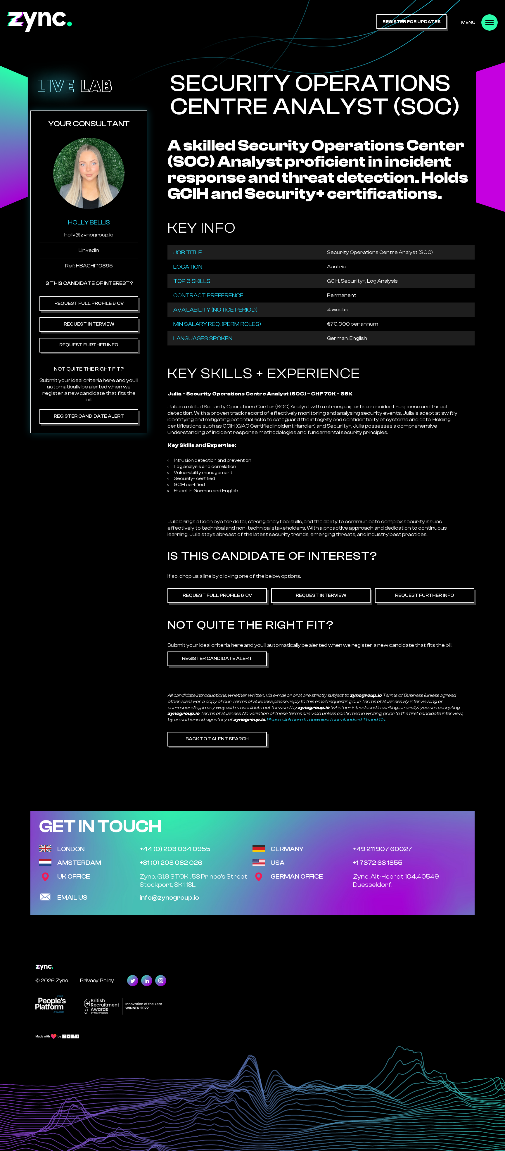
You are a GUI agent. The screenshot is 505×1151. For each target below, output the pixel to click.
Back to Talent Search (217, 739)
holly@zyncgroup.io (88, 235)
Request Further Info (88, 345)
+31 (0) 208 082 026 (171, 863)
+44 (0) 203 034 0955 (175, 849)
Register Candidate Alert (89, 416)
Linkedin (89, 250)
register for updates (412, 21)
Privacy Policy (97, 980)
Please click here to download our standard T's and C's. (326, 719)
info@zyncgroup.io (169, 897)
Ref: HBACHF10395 (89, 266)
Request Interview (89, 324)
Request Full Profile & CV (89, 303)
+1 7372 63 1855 (377, 863)
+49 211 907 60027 (382, 849)
